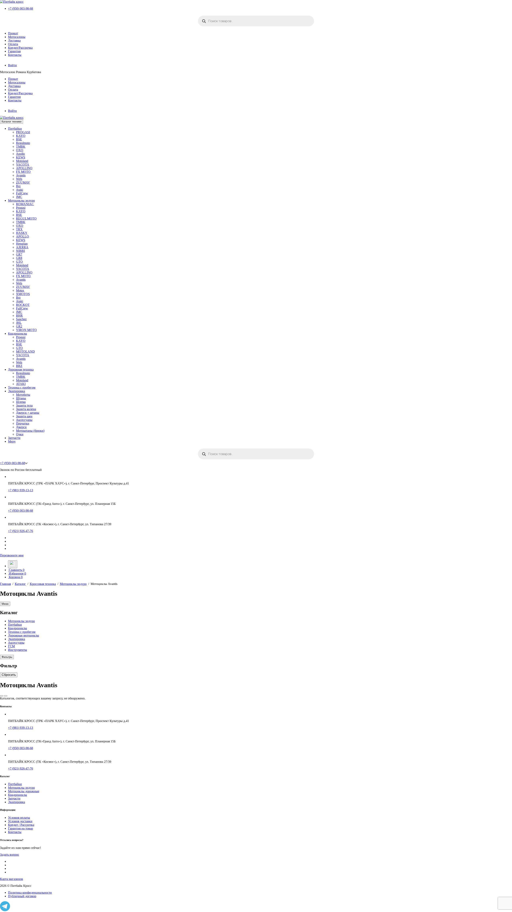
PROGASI (23, 132)
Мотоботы (23, 394)
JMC (19, 197)
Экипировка (16, 391)
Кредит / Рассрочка (21, 824)
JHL (19, 322)
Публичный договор (22, 896)
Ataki (19, 189)
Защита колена (26, 409)
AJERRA (22, 247)
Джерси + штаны (27, 412)
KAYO (20, 135)
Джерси (21, 427)
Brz (18, 186)
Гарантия (14, 51)
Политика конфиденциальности (30, 892)
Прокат (13, 33)
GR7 (19, 254)
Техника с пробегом (21, 387)
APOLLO (22, 236)
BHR (19, 315)
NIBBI (20, 251)
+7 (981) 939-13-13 (20, 490)
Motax (20, 290)
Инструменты (17, 649)
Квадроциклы (17, 333)
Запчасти (14, 438)
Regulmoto (23, 143)
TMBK (20, 146)
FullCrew (22, 193)
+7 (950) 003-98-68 (20, 8)
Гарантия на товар (20, 828)
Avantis (21, 175)
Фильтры (7, 656)
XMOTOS (23, 294)
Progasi (20, 207)
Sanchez (21, 319)
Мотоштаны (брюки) (30, 430)
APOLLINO (24, 168)
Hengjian (22, 243)
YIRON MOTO (26, 330)
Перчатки (22, 423)
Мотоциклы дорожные (23, 791)
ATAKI (21, 384)
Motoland (22, 161)
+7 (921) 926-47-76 (20, 531)
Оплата (13, 44)
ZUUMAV (23, 182)
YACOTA (22, 164)
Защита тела (24, 405)
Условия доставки (20, 821)
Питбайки (15, 128)
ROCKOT (23, 304)
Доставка (14, 40)
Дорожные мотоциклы (23, 635)
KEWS (20, 157)
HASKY (21, 233)
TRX (19, 229)
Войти (12, 65)
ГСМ (11, 646)
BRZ (19, 366)
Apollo (20, 153)
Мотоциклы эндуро (21, 200)
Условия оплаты (19, 817)
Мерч (11, 441)
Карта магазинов (11, 879)
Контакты (14, 55)
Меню (5, 603)
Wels (19, 179)
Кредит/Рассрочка (20, 47)
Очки (19, 434)
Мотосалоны (16, 37)
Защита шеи (24, 416)
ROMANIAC (25, 204)
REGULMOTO (26, 218)
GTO (19, 261)
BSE (19, 139)
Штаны (21, 398)
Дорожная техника (21, 369)
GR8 (19, 258)
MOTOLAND (25, 351)
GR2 (19, 326)
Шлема (21, 402)
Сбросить (9, 674)
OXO (19, 150)
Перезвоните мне (12, 555)
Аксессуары (24, 420)
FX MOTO (23, 171)
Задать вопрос (9, 854)
